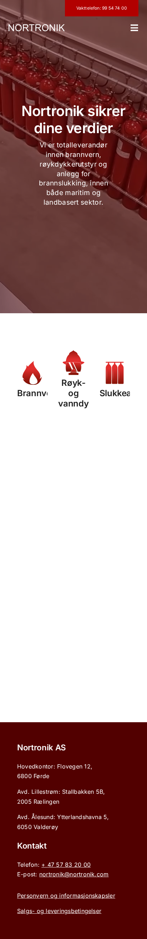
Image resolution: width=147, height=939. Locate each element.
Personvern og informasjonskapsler (66, 895)
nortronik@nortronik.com (74, 874)
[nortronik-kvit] (37, 27)
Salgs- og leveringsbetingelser (59, 910)
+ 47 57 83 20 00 (66, 864)
